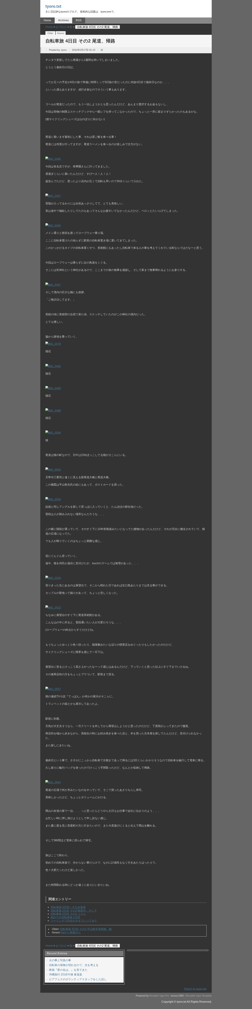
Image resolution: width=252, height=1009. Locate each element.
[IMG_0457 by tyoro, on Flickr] (53, 195)
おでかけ (61, 945)
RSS (79, 20)
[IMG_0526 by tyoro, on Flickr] (53, 578)
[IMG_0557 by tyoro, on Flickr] (53, 689)
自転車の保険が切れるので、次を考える (73, 965)
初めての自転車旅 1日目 (65, 917)
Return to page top (195, 988)
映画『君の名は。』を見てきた (68, 969)
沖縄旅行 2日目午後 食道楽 (65, 974)
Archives (63, 20)
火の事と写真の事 (60, 960)
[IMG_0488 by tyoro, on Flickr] (53, 410)
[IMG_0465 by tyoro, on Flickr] (53, 225)
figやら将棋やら (71, 932)
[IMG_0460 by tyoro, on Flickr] (53, 158)
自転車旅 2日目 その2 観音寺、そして (74, 910)
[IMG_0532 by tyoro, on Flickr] (53, 607)
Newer (60, 33)
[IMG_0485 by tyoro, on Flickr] (53, 388)
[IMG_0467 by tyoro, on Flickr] (53, 284)
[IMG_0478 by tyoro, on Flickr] (53, 344)
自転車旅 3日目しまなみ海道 (68, 907)
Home (47, 20)
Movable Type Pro (159, 995)
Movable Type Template (199, 995)
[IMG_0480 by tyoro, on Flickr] (53, 366)
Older (50, 33)
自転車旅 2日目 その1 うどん (68, 913)
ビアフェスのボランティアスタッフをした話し (78, 979)
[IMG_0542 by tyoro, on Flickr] (53, 469)
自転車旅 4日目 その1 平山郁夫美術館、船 (86, 929)
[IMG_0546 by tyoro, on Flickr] (53, 499)
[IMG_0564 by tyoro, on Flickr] (53, 782)
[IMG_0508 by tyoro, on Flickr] (53, 432)
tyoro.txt (53, 6)
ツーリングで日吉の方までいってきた (74, 920)
